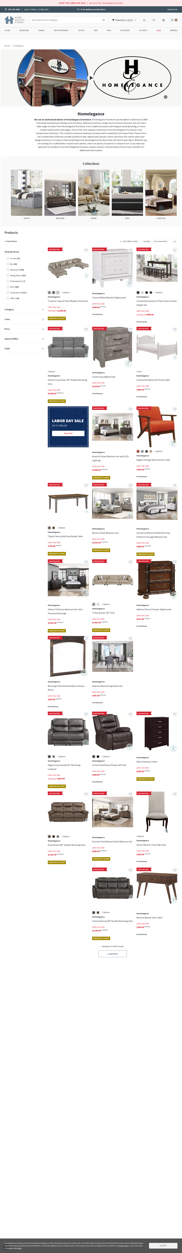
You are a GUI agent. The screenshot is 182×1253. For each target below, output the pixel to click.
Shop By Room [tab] (12, 251)
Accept (163, 1245)
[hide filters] (11, 241)
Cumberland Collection (47, 133)
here (19, 1248)
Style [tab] (7, 348)
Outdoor (125, 30)
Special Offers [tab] (11, 338)
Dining (41, 30)
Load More (112, 953)
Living (7, 30)
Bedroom (24, 30)
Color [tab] (7, 319)
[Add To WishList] (86, 250)
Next (170, 196)
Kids (109, 30)
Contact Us (172, 9)
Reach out (56, 900)
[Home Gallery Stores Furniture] (15, 19)
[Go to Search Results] (103, 20)
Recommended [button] (160, 241)
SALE (159, 30)
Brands (173, 30)
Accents (143, 30)
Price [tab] (7, 328)
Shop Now (68, 433)
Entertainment (61, 30)
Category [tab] (9, 309)
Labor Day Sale (54, 307)
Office (81, 30)
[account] (144, 20)
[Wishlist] (153, 20)
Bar (96, 30)
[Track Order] (163, 20)
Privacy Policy (124, 1246)
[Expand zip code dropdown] (135, 20)
